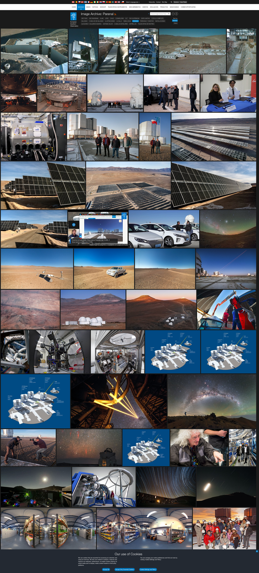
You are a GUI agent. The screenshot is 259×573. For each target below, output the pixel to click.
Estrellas (133, 24)
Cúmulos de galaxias (96, 21)
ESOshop (103, 7)
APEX (106, 18)
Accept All (106, 569)
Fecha (175, 23)
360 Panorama (93, 18)
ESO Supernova (134, 18)
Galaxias (84, 21)
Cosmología (120, 18)
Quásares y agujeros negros (91, 24)
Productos (164, 7)
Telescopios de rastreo (146, 24)
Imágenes (81, 7)
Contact (158, 2)
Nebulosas (127, 21)
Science (176, 2)
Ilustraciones (110, 21)
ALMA (101, 18)
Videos (88, 7)
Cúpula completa (157, 18)
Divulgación (154, 7)
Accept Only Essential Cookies (125, 569)
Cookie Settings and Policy (148, 569)
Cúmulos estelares (121, 24)
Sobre (74, 7)
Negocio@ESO (174, 7)
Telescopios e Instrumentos (117, 7)
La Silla (119, 21)
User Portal (183, 2)
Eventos (145, 7)
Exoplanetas (145, 18)
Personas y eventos (147, 21)
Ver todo (84, 18)
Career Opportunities (188, 7)
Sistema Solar (108, 24)
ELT (127, 18)
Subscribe (152, 2)
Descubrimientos (135, 7)
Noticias (95, 7)
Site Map (164, 2)
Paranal (135, 21)
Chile (112, 18)
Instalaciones (160, 21)
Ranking (175, 20)
